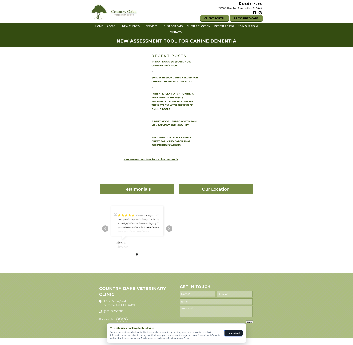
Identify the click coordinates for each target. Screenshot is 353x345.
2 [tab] (133, 254)
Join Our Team (248, 26)
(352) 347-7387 (252, 3)
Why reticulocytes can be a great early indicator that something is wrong (171, 141)
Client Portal (214, 18)
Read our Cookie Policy (178, 338)
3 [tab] (137, 254)
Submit (249, 322)
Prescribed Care (246, 18)
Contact (175, 32)
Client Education (198, 26)
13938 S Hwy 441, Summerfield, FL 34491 (241, 8)
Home (99, 26)
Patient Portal (224, 26)
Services (151, 26)
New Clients (130, 26)
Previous (105, 228)
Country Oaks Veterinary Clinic (132, 291)
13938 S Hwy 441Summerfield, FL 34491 (119, 303)
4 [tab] (141, 254)
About (111, 26)
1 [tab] (129, 254)
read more (143, 231)
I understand (234, 333)
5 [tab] (145, 254)
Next (169, 228)
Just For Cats (173, 26)
